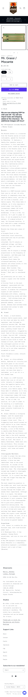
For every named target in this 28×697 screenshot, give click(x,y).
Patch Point (13, 691)
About (4, 634)
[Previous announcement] (3, 20)
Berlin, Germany (8, 571)
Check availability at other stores (12, 104)
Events (5, 641)
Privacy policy (17, 693)
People (5, 659)
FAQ (4, 648)
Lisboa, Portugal (9, 573)
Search (5, 652)
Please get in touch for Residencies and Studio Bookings (11, 622)
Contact (5, 637)
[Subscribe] (23, 670)
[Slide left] (10, 53)
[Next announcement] (25, 20)
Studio (5, 655)
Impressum (6, 645)
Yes (4, 72)
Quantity (3, 75)
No (10, 72)
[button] (3, 8)
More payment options (14, 93)
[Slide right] (17, 53)
